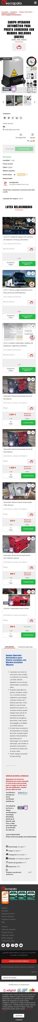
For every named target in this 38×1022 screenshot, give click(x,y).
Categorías (13, 12)
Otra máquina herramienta (11, 15)
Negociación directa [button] (27, 263)
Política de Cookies (7, 935)
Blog (2, 922)
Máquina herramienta (8, 13)
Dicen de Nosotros (7, 916)
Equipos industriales (25, 12)
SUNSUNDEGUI (9, 249)
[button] (4, 118)
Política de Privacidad (8, 929)
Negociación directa (7, 914)
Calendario (4, 911)
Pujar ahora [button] (28, 423)
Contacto (4, 927)
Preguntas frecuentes (8, 919)
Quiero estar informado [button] (19, 961)
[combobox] (19, 978)
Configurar (19, 1019)
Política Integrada (7, 938)
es (21, 837)
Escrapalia (4, 12)
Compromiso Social (7, 941)
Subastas (4, 908)
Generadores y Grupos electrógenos (15, 403)
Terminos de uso (7, 932)
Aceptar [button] (19, 1016)
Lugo (6, 408)
